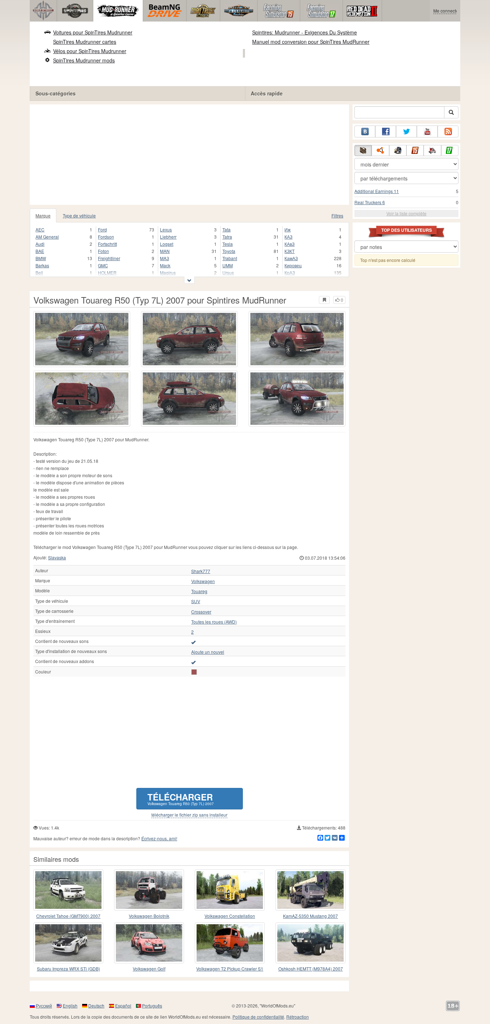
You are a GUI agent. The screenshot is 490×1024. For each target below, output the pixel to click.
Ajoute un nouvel (207, 652)
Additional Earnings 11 (376, 191)
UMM (227, 265)
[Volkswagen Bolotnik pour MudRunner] (149, 889)
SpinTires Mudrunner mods (84, 60)
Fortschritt (107, 244)
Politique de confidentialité (258, 1017)
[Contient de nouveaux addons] (193, 662)
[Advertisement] (189, 154)
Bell (39, 272)
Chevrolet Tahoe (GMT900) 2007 (68, 916)
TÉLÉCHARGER (180, 798)
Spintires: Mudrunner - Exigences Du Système (304, 32)
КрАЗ (289, 272)
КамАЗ (291, 258)
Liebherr (168, 237)
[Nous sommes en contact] (364, 131)
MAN (165, 251)
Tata (226, 229)
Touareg (199, 591)
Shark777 (200, 571)
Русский (44, 1005)
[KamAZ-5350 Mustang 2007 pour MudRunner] (310, 889)
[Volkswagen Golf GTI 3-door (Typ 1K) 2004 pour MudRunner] (149, 942)
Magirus (168, 272)
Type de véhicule (79, 215)
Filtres (337, 215)
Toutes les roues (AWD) (214, 622)
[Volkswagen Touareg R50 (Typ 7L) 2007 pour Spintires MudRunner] (81, 339)
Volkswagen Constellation (229, 916)
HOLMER (107, 272)
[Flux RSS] (448, 131)
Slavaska (57, 557)
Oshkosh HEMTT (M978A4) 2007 (310, 969)
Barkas (42, 265)
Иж (287, 229)
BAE (40, 251)
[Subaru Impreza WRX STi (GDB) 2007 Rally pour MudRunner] (68, 942)
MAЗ (164, 258)
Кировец (293, 265)
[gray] (194, 672)
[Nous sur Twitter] (406, 131)
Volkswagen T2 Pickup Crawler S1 (229, 969)
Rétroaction (297, 1017)
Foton (103, 251)
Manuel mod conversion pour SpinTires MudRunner (310, 41)
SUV (195, 601)
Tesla (227, 244)
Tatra (227, 237)
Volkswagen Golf (149, 969)
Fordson (106, 237)
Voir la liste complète (406, 213)
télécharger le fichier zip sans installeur (189, 815)
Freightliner (109, 258)
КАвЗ (289, 244)
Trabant (229, 258)
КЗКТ (289, 251)
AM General (47, 237)
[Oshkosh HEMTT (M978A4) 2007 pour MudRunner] (310, 942)
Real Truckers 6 (369, 202)
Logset (166, 244)
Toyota (228, 251)
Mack (165, 265)
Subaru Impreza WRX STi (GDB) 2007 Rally (68, 969)
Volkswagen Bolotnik (149, 916)
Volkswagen (203, 581)
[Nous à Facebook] (385, 131)
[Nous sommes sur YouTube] (427, 131)
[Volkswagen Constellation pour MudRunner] (230, 889)
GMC (103, 265)
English (70, 1005)
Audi (40, 244)
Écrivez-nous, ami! (159, 838)
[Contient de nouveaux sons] (193, 642)
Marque (43, 215)
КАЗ (288, 237)
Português (152, 1005)
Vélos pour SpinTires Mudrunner (89, 51)
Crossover (201, 612)
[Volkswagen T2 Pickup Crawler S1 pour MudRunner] (230, 942)
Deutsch (96, 1005)
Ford (102, 229)
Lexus (166, 229)
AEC (40, 229)
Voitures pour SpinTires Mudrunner (92, 32)
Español (123, 1005)
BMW (41, 258)
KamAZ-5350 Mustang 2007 (310, 916)
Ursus (228, 272)
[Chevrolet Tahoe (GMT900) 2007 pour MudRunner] (68, 889)
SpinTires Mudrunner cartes (84, 41)
